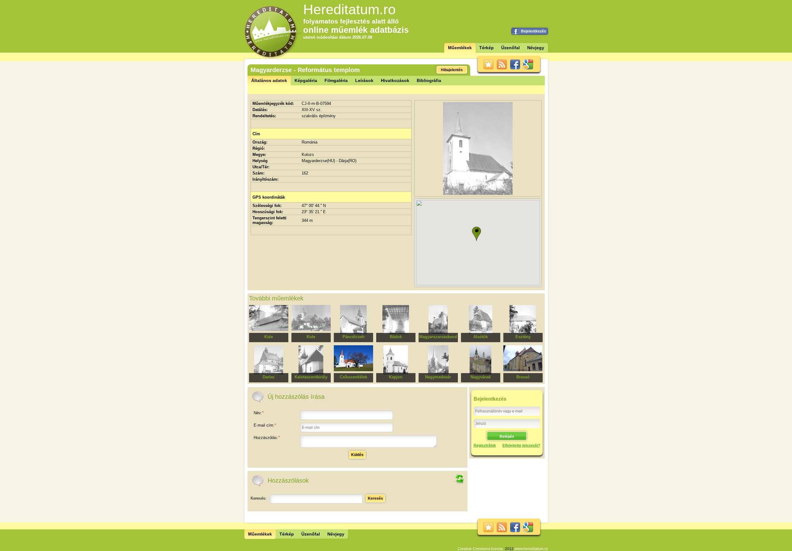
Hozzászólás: (267, 437)
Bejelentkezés (533, 31)
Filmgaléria (336, 80)
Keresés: (259, 498)
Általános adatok (269, 80)
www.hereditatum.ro (531, 549)
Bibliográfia (429, 80)
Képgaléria (306, 80)
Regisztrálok (485, 445)
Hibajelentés (452, 70)
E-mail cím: (265, 425)
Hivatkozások (395, 80)
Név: (259, 413)
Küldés (357, 455)
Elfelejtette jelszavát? (521, 445)
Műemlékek (460, 47)
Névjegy (535, 47)
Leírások (364, 80)
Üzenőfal (510, 47)
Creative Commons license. (481, 549)
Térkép (486, 47)
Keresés (375, 498)
